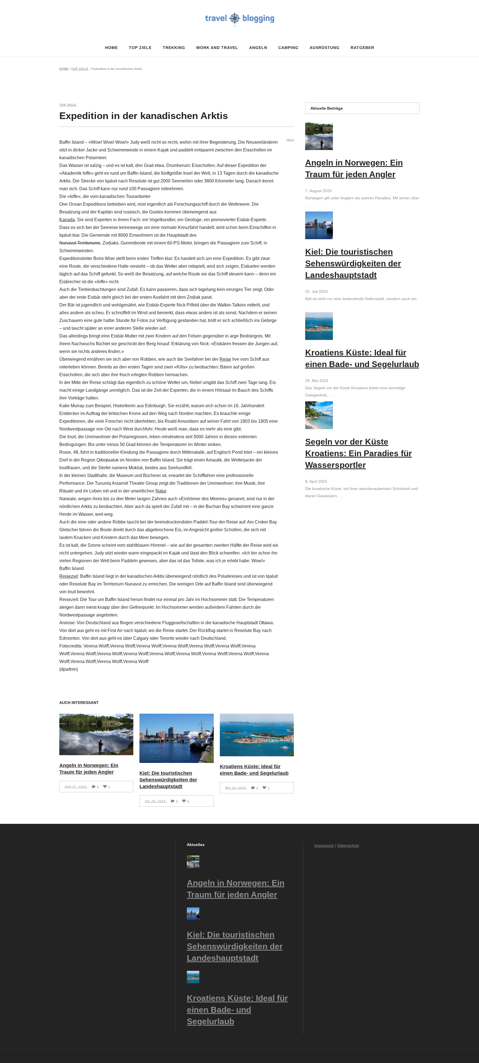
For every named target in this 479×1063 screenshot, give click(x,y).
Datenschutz (348, 845)
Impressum (324, 845)
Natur (161, 491)
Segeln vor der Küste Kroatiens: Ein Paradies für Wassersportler (358, 453)
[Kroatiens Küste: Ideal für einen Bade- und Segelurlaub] (257, 735)
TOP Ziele (79, 69)
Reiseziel (68, 576)
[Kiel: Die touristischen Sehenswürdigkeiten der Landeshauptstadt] (176, 738)
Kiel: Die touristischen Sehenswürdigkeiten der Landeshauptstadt (168, 779)
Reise (225, 359)
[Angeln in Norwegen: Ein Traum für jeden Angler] (96, 734)
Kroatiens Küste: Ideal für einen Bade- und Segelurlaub (237, 1010)
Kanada (67, 219)
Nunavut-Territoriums (79, 243)
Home (64, 69)
